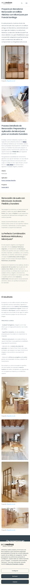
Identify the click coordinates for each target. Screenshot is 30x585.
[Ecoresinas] (7, 3)
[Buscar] (22, 3)
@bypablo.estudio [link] (11, 81)
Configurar (15, 570)
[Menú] (26, 3)
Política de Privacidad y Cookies (15, 564)
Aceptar (15, 582)
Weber (24, 142)
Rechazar (15, 576)
